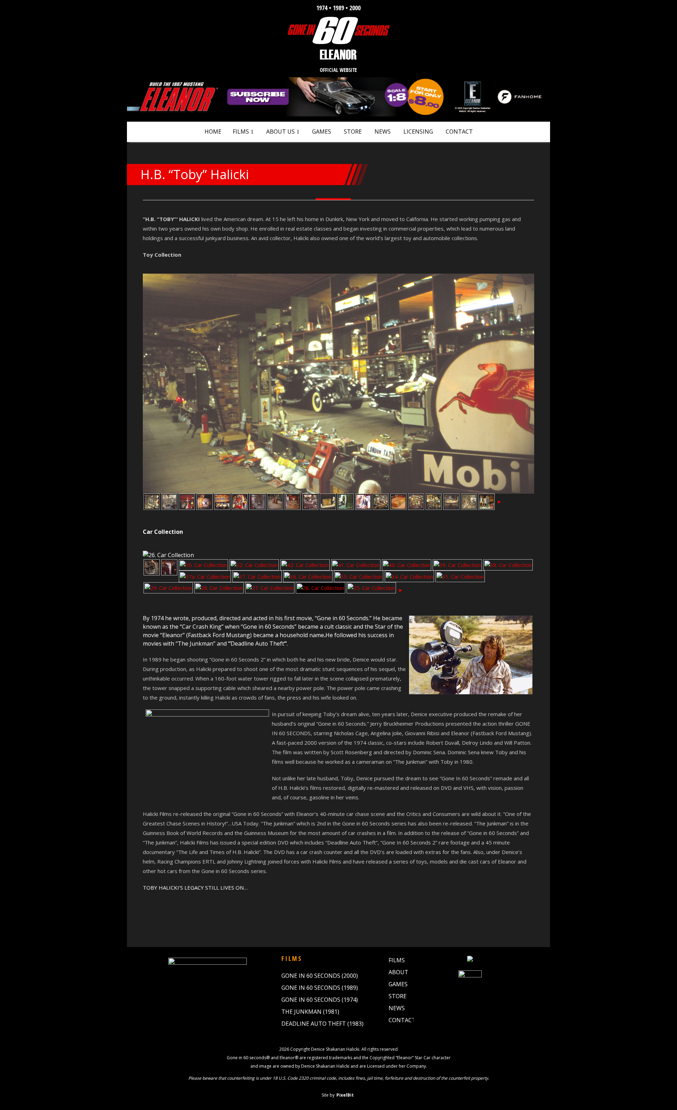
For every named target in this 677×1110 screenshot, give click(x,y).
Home (213, 131)
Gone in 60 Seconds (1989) (319, 988)
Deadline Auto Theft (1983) (322, 1023)
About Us (280, 131)
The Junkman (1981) (310, 1012)
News (382, 131)
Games (321, 131)
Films (241, 131)
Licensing (418, 131)
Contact (459, 131)
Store (353, 131)
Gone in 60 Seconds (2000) (319, 976)
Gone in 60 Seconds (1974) (319, 1000)
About (398, 972)
